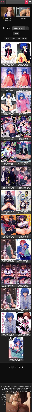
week (18, 38)
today (13, 38)
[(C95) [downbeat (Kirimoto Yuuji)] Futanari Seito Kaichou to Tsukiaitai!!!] (23, 224)
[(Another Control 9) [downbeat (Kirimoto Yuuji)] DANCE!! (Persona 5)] (8, 224)
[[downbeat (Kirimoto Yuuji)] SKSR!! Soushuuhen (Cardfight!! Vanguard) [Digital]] (16, 347)
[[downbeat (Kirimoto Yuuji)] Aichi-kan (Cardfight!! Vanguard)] (8, 53)
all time (24, 38)
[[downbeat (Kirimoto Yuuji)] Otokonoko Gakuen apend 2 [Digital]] (8, 200)
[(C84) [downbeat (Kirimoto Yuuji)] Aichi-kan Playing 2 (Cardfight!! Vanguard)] (23, 52)
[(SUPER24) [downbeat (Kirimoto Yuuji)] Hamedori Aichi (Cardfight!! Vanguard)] (8, 101)
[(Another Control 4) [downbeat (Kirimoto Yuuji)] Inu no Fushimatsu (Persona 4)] (8, 176)
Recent (16, 33)
